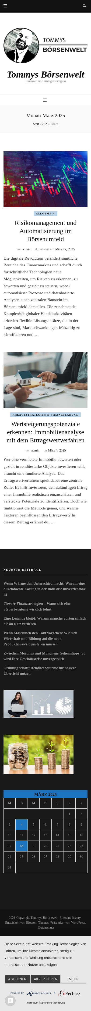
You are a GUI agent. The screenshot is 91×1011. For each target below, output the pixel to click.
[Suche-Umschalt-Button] (84, 6)
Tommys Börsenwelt (45, 74)
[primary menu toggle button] (45, 100)
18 (21, 846)
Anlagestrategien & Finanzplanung (45, 414)
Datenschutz (46, 927)
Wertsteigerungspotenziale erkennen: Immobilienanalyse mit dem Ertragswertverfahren (45, 432)
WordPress (78, 922)
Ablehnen (17, 979)
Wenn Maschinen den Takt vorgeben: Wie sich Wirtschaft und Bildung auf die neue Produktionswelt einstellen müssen (40, 638)
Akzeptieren (45, 979)
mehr (74, 979)
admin (26, 249)
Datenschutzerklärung (52, 1002)
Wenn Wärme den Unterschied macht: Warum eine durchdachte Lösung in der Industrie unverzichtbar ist (44, 589)
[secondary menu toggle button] (5, 6)
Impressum (32, 1002)
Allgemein (45, 213)
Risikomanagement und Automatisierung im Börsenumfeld (46, 231)
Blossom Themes (37, 922)
